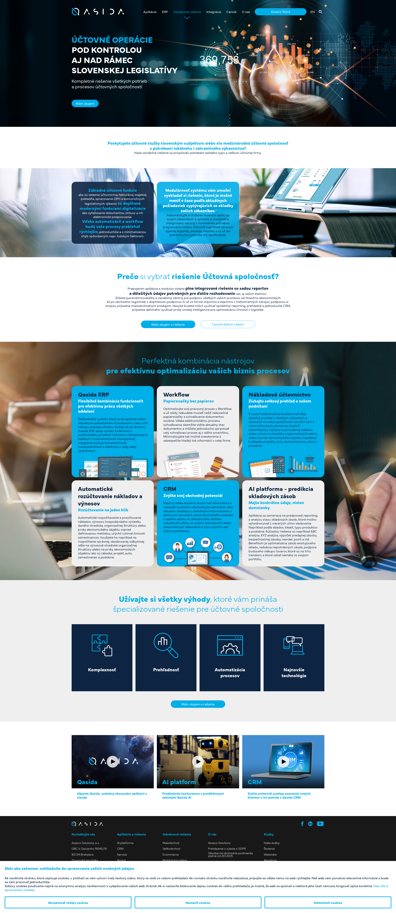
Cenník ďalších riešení (228, 324)
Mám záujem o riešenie (168, 324)
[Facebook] (302, 824)
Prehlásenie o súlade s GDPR (227, 848)
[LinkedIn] (310, 824)
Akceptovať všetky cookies (68, 902)
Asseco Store (280, 11)
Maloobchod (171, 842)
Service (122, 854)
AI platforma (125, 842)
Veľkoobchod (171, 848)
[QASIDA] (106, 11)
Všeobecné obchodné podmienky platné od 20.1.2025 (230, 854)
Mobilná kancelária (175, 860)
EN (312, 11)
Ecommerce (171, 854)
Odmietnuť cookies (328, 902)
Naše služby (272, 842)
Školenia (269, 848)
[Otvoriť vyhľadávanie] (320, 12)
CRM (120, 848)
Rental (121, 860)
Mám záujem (85, 103)
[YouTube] (320, 824)
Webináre (270, 854)
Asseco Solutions (219, 842)
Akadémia (270, 860)
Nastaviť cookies (197, 902)
